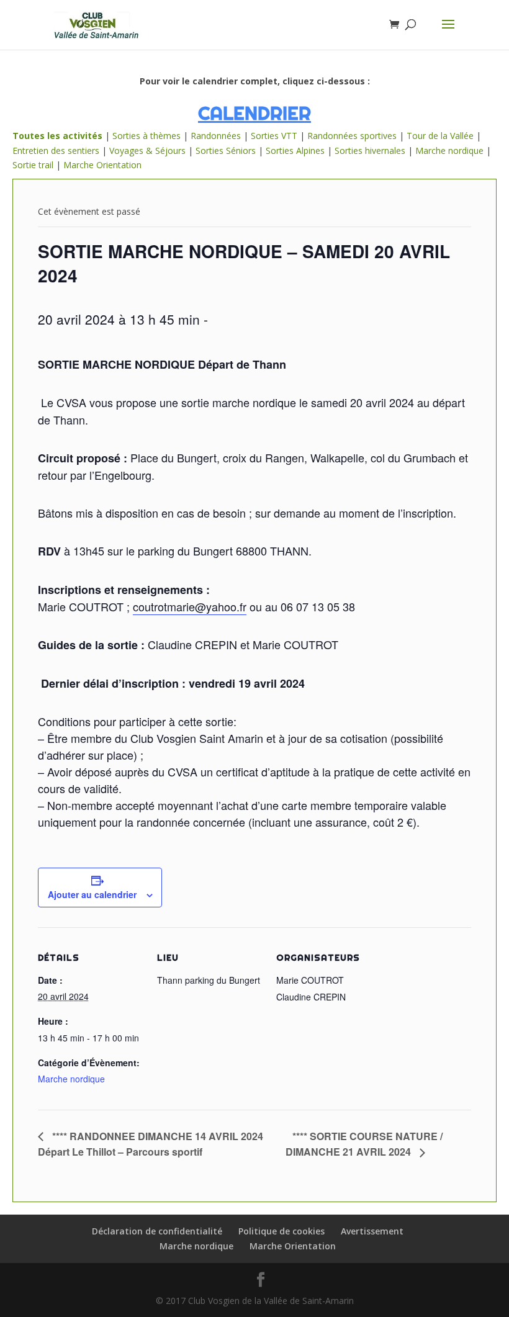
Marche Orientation (102, 165)
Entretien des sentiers (55, 150)
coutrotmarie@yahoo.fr (189, 606)
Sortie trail (34, 165)
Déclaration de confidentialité (157, 1231)
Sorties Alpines (295, 150)
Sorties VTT (274, 136)
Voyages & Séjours (147, 150)
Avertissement (372, 1231)
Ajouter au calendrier (92, 894)
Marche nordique (449, 150)
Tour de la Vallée (440, 136)
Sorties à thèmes (146, 136)
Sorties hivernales (370, 150)
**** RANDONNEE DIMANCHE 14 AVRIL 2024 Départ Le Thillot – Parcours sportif (150, 1144)
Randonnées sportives (352, 136)
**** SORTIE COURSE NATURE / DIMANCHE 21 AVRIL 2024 (364, 1144)
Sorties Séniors (226, 150)
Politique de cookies (281, 1231)
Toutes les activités (57, 136)
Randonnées (216, 136)
